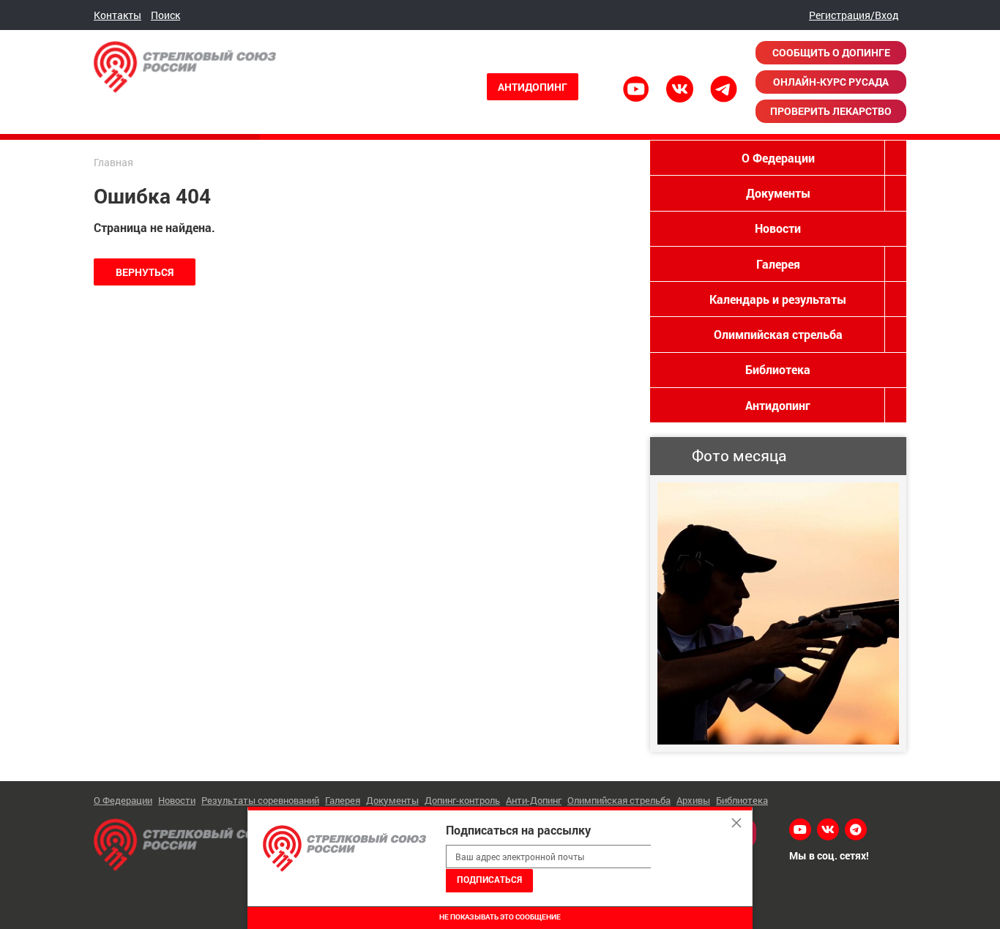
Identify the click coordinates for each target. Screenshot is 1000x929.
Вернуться (144, 272)
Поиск (165, 15)
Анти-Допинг (533, 800)
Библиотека (777, 369)
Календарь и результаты (777, 299)
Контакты (117, 15)
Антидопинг (532, 87)
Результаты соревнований (260, 800)
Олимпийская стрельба (778, 334)
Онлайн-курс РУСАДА (831, 82)
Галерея (778, 264)
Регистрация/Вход (854, 15)
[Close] (736, 823)
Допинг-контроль (462, 800)
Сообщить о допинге (831, 52)
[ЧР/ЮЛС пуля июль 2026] (778, 613)
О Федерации (778, 157)
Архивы (693, 800)
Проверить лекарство (831, 111)
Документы (778, 193)
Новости (778, 228)
